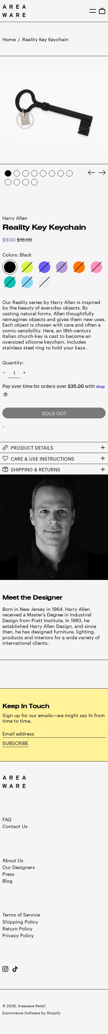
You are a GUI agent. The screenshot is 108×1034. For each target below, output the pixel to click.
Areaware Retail (31, 1005)
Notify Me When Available (35, 429)
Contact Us (15, 826)
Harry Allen (14, 217)
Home (9, 39)
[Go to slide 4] (34, 173)
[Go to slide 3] (25, 173)
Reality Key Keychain (45, 39)
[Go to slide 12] (34, 182)
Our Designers (18, 867)
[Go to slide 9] (8, 182)
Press (8, 873)
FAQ (7, 819)
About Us (12, 860)
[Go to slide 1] (8, 173)
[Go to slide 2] (17, 173)
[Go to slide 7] (60, 173)
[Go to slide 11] (25, 182)
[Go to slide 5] (43, 173)
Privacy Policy (18, 935)
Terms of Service (21, 914)
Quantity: (13, 362)
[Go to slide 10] (17, 182)
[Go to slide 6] (52, 173)
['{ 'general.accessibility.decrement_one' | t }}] (4, 373)
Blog (7, 880)
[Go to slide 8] (69, 173)
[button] (102, 11)
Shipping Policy (20, 921)
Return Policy (17, 928)
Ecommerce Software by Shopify (31, 1012)
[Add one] (24, 373)
